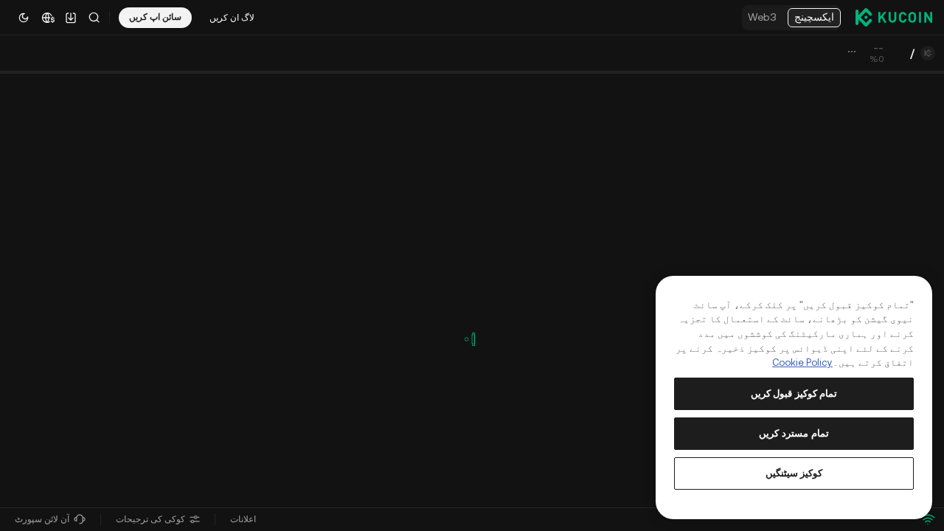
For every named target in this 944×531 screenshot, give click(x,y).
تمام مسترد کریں (793, 433)
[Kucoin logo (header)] (894, 17)
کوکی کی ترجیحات (150, 519)
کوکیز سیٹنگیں (794, 473)
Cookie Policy (802, 362)
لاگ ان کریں (231, 18)
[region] (794, 397)
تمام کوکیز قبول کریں (794, 393)
